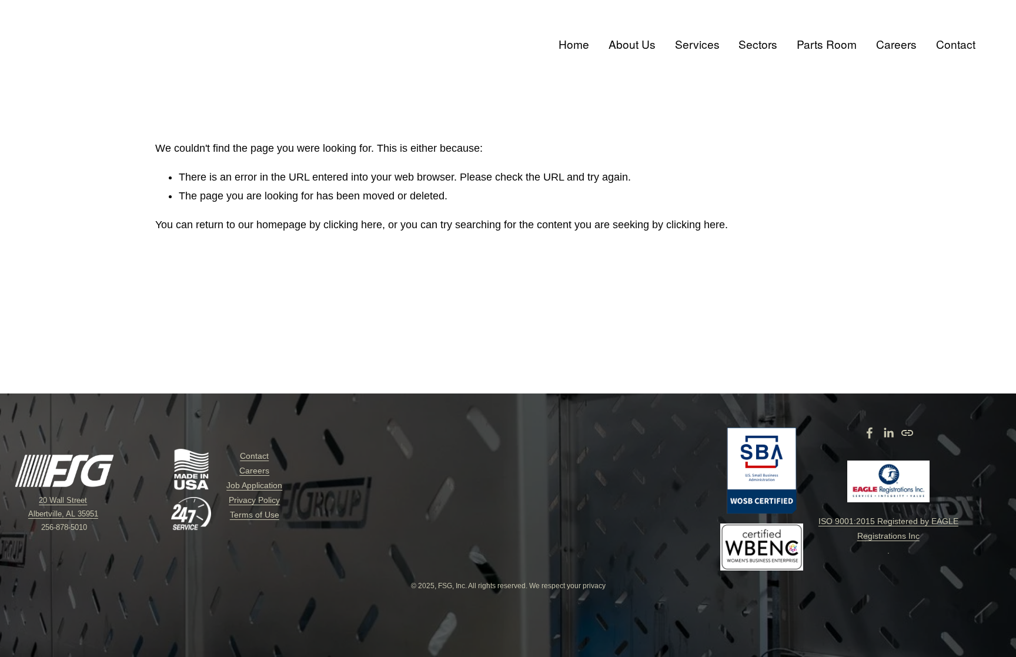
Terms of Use (254, 514)
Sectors (757, 44)
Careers (896, 44)
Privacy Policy (254, 500)
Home (574, 44)
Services (697, 44)
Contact (955, 44)
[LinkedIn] (888, 433)
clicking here (352, 225)
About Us (632, 44)
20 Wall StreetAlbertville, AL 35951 (63, 507)
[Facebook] (869, 433)
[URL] (907, 433)
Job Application (254, 485)
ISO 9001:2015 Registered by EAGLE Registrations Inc (888, 528)
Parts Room (827, 44)
